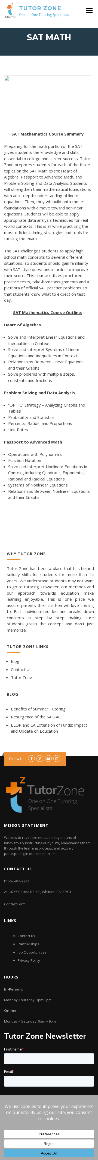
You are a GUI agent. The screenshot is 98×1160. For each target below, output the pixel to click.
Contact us (26, 935)
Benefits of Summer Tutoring (38, 709)
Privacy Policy (29, 960)
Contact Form (15, 904)
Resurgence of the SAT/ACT (37, 716)
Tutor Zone (40, 8)
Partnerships (28, 944)
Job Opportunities (32, 952)
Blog (15, 661)
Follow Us (16, 758)
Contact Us (21, 669)
